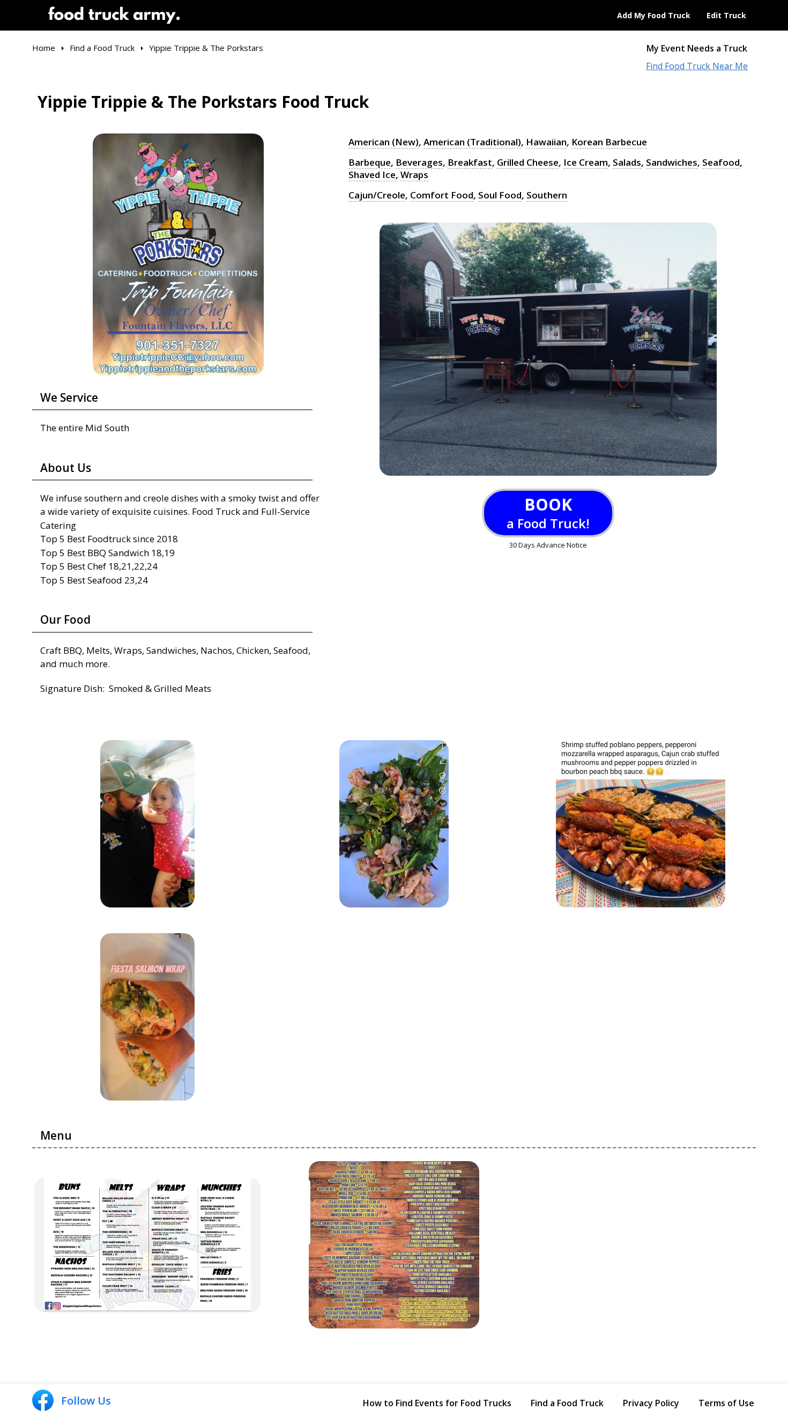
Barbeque (369, 162)
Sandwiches (671, 162)
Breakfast (470, 162)
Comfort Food (441, 195)
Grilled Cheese (528, 162)
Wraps (414, 175)
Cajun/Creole (376, 195)
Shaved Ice (372, 175)
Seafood (721, 162)
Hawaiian (546, 142)
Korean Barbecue (609, 142)
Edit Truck (726, 15)
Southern (546, 195)
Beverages (419, 162)
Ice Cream (585, 162)
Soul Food (500, 195)
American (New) (383, 142)
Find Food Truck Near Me (697, 66)
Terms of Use (726, 1403)
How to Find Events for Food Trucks (437, 1403)
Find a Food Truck (567, 1403)
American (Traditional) (472, 142)
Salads (627, 162)
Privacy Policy (651, 1403)
